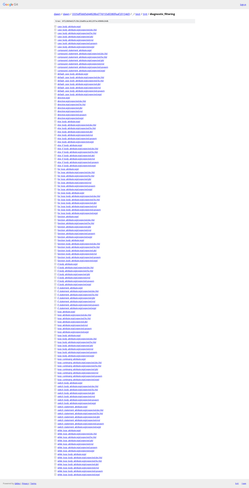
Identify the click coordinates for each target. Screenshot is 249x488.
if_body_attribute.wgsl (67, 264)
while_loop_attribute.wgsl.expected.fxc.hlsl (76, 437)
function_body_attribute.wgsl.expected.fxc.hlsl (78, 247)
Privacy (25, 483)
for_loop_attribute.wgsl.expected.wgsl (74, 189)
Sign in (243, 4)
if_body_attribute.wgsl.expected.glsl (73, 274)
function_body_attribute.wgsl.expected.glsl (76, 250)
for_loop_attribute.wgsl (68, 169)
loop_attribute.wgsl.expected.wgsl (73, 332)
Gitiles (17, 483)
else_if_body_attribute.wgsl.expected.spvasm (78, 162)
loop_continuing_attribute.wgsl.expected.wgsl (78, 379)
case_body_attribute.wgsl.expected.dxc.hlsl (77, 29)
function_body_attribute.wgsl (70, 240)
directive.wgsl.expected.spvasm (71, 114)
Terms (33, 483)
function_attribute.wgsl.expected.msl (74, 230)
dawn (57, 14)
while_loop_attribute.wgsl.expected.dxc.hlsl (77, 433)
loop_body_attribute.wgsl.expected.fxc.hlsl (76, 342)
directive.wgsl (63, 97)
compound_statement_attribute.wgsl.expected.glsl (80, 60)
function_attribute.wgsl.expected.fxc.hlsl (75, 223)
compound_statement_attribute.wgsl (74, 50)
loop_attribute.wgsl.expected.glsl (72, 321)
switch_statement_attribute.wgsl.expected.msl (78, 420)
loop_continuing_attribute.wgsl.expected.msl (77, 372)
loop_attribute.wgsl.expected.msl (72, 325)
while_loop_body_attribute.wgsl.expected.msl (78, 467)
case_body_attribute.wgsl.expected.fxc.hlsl (76, 33)
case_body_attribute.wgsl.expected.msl (75, 40)
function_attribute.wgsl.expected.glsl (74, 226)
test (137, 14)
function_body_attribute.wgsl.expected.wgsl (77, 260)
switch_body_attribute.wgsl (69, 382)
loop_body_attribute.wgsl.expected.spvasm (77, 352)
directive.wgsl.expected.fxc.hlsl (71, 104)
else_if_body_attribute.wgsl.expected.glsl (76, 155)
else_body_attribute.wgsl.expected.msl (75, 135)
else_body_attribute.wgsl (68, 121)
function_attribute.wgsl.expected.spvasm (76, 233)
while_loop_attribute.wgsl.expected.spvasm (77, 447)
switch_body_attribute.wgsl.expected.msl (76, 396)
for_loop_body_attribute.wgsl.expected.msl (77, 206)
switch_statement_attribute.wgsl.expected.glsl (78, 416)
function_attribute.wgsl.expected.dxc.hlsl (76, 220)
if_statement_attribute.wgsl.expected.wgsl (76, 308)
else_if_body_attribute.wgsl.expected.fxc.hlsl (77, 152)
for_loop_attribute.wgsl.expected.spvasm (76, 186)
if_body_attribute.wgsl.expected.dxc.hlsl (75, 267)
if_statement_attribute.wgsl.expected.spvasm (78, 304)
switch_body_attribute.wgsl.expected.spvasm (78, 399)
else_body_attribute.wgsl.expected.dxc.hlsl (76, 125)
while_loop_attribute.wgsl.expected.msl (75, 444)
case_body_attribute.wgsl (69, 26)
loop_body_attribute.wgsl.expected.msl (75, 349)
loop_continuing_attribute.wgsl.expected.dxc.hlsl (79, 362)
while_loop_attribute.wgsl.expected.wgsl (75, 450)
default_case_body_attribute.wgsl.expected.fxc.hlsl (80, 80)
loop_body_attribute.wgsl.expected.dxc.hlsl (77, 338)
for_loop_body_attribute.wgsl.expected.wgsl (77, 213)
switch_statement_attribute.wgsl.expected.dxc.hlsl (80, 410)
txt (237, 483)
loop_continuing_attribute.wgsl (71, 359)
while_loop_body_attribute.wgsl (71, 454)
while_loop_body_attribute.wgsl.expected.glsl (78, 464)
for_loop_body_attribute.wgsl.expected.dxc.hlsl (78, 196)
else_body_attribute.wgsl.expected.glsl (75, 131)
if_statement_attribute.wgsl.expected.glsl (76, 298)
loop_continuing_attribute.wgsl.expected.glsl (77, 369)
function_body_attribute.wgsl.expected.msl (77, 253)
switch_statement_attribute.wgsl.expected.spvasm (80, 423)
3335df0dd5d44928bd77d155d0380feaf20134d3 (101, 14)
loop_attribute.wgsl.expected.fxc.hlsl (74, 318)
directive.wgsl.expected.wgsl (70, 118)
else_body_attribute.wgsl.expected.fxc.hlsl (76, 128)
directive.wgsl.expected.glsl (69, 108)
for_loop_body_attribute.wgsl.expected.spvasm (79, 209)
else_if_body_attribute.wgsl (69, 145)
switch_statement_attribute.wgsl (72, 406)
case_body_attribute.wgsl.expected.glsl (75, 36)
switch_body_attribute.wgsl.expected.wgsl (76, 403)
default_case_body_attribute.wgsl (72, 74)
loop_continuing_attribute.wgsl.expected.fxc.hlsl (79, 365)
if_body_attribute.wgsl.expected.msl (73, 277)
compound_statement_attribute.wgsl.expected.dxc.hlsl (82, 53)
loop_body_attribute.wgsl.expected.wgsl (75, 355)
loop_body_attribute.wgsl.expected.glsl (75, 345)
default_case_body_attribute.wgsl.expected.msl (79, 87)
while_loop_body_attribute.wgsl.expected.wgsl (78, 474)
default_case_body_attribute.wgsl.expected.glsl (78, 84)
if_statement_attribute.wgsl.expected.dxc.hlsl (78, 291)
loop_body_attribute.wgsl (69, 335)
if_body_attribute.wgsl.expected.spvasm (75, 281)
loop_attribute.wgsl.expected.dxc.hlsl (74, 315)
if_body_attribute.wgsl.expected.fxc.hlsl (75, 270)
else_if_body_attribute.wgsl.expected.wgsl (76, 165)
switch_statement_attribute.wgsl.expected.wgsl (79, 427)
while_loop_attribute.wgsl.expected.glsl (75, 440)
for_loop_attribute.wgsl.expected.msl (74, 182)
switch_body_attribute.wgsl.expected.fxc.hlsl (77, 389)
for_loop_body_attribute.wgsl (70, 192)
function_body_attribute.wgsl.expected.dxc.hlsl (78, 243)
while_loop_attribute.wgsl (69, 430)
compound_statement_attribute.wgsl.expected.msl (80, 63)
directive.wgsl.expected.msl (70, 111)
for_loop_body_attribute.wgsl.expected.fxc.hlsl (78, 199)
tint (145, 14)
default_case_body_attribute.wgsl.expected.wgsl (79, 94)
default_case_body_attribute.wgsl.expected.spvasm (81, 91)
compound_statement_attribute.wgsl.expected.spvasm (82, 67)
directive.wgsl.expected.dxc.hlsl (71, 101)
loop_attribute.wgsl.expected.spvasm (74, 328)
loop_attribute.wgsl (66, 311)
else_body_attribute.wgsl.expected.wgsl (75, 141)
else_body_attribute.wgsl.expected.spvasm (77, 138)
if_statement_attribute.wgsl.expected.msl (76, 301)
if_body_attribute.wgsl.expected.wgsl (74, 284)
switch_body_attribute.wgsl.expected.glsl (76, 393)
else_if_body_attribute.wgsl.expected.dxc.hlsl (77, 148)
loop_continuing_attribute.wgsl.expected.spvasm (79, 376)
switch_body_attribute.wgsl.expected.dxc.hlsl (77, 386)
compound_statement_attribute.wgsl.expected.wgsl (81, 70)
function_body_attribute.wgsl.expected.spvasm (79, 257)
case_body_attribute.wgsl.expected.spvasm (77, 43)
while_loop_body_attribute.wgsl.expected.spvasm (80, 471)
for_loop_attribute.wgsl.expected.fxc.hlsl (75, 175)
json (244, 483)
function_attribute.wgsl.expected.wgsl (74, 237)
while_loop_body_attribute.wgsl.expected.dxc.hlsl (79, 457)
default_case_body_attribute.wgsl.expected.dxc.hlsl (80, 77)
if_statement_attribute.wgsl (70, 287)
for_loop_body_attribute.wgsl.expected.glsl (77, 203)
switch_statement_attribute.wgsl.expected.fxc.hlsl (80, 413)
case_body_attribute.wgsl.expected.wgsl (75, 46)
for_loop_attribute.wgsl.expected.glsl (74, 179)
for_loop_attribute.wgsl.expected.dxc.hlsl (76, 172)
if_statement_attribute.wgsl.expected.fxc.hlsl (77, 294)
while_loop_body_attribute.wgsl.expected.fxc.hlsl (79, 461)
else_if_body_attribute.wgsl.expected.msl (76, 158)
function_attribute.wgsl (68, 216)
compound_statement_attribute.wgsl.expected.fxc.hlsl (82, 57)
